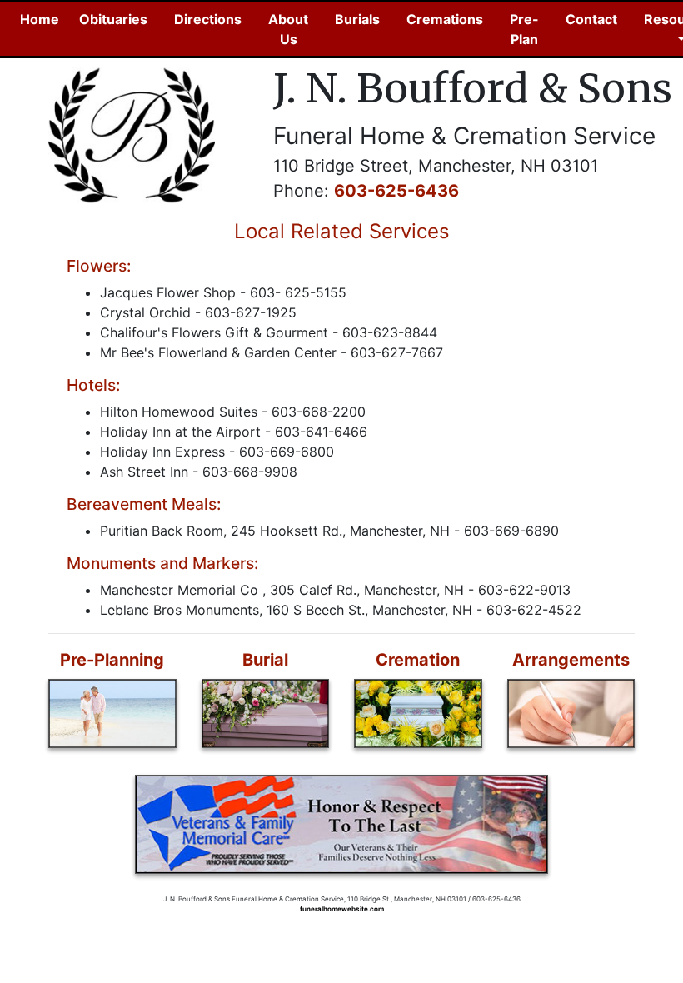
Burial (265, 660)
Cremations (444, 19)
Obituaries (113, 19)
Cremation (418, 660)
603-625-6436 (396, 191)
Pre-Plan (524, 29)
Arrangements (571, 660)
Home (43, 19)
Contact (591, 19)
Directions (208, 19)
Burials (357, 19)
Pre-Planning (112, 660)
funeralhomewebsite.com (342, 909)
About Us (288, 29)
